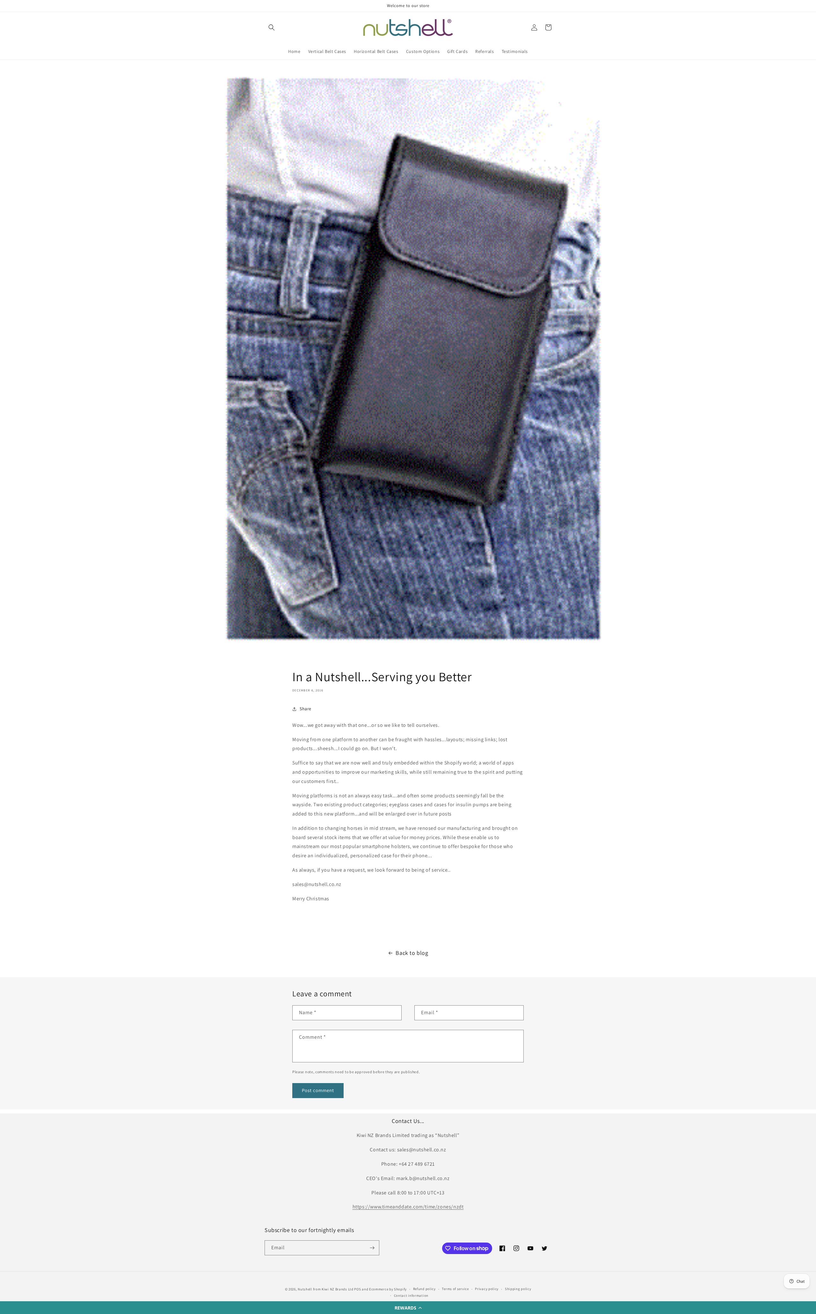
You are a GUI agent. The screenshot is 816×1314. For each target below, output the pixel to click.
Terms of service (455, 1289)
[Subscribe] (372, 1247)
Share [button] (305, 709)
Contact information (411, 1295)
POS (357, 1289)
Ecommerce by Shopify (388, 1289)
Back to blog (412, 952)
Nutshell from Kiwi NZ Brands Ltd (325, 1289)
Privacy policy (487, 1289)
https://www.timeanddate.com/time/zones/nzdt (408, 1206)
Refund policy (424, 1289)
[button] (408, 1307)
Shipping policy (518, 1289)
